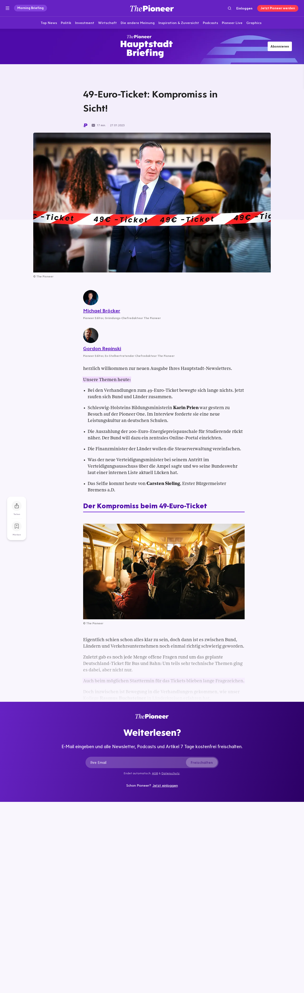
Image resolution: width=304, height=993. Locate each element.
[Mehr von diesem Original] (152, 46)
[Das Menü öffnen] (7, 8)
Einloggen (244, 8)
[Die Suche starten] (230, 8)
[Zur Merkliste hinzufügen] (17, 526)
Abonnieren (280, 46)
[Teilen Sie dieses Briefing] (17, 506)
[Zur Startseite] (152, 8)
